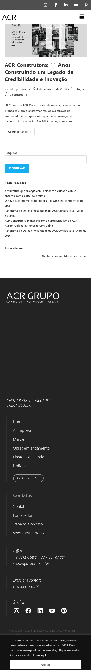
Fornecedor (22, 515)
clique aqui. (39, 655)
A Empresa (22, 430)
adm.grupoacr (19, 89)
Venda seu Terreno (28, 532)
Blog (78, 89)
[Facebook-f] (56, 5)
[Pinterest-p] (86, 5)
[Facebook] (28, 611)
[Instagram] (45, 5)
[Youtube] (76, 5)
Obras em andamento (31, 448)
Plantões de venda (28, 456)
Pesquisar (11, 153)
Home (18, 421)
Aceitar (45, 665)
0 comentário (18, 94)
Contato (20, 506)
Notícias (19, 465)
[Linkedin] (40, 611)
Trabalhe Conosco (28, 524)
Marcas (19, 439)
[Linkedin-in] (66, 5)
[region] (45, 652)
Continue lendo (21, 130)
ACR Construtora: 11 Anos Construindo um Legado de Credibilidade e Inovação (39, 71)
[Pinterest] (64, 611)
